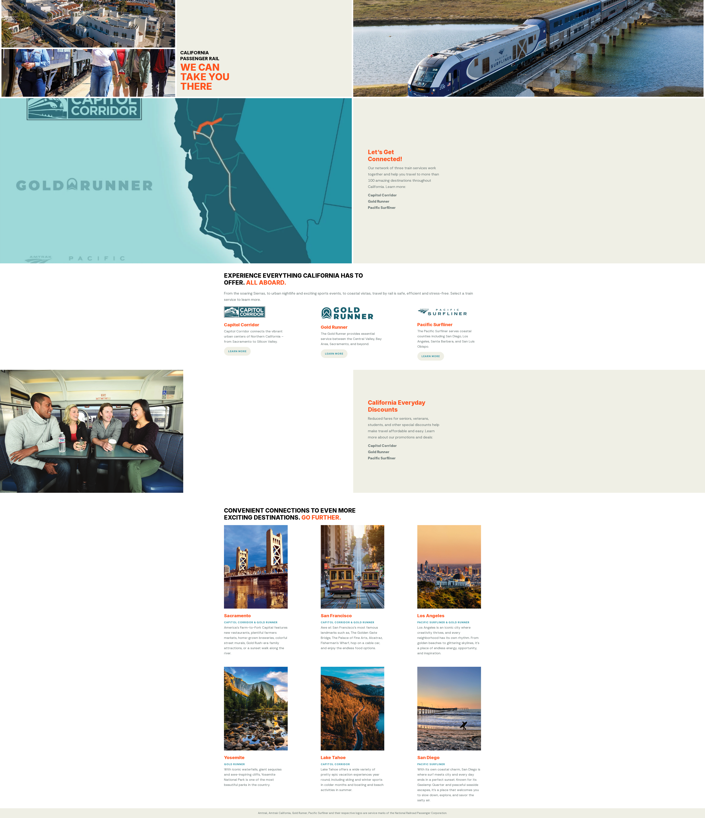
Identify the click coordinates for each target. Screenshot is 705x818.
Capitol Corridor (238, 622)
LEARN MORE (237, 351)
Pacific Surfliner (431, 622)
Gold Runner (267, 622)
